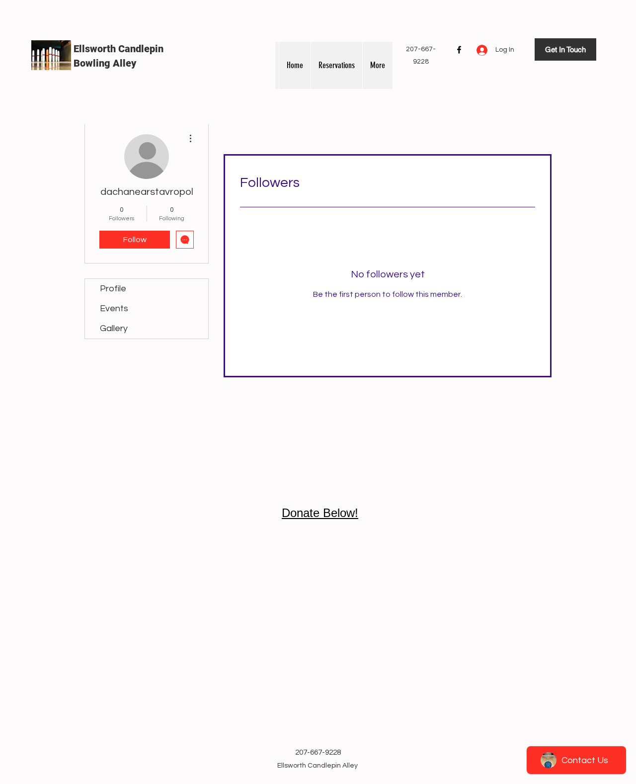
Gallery (114, 328)
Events (114, 308)
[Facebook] (459, 50)
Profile (113, 288)
